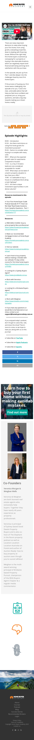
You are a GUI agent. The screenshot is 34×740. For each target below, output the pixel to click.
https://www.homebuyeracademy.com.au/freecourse (17, 228)
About (17, 702)
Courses (17, 705)
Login (17, 716)
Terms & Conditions (17, 722)
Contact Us (17, 726)
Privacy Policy (17, 720)
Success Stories (17, 712)
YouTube (19, 338)
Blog (17, 709)
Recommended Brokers (17, 714)
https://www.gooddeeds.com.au (16, 275)
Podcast (17, 707)
